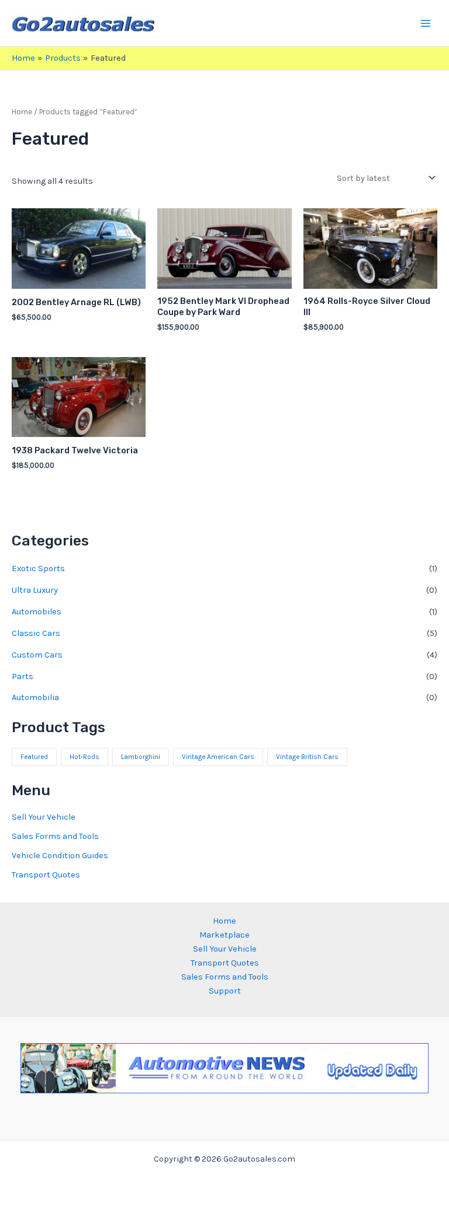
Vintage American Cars (218, 757)
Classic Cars (36, 633)
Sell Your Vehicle (43, 817)
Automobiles (36, 612)
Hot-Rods (84, 757)
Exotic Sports (38, 568)
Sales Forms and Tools (55, 836)
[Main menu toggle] (425, 22)
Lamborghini (140, 757)
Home (22, 111)
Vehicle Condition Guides (60, 856)
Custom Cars (37, 655)
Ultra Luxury (35, 590)
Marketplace (224, 935)
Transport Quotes (46, 875)
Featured (34, 757)
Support (225, 991)
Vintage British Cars (307, 757)
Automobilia (35, 697)
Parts (22, 676)
